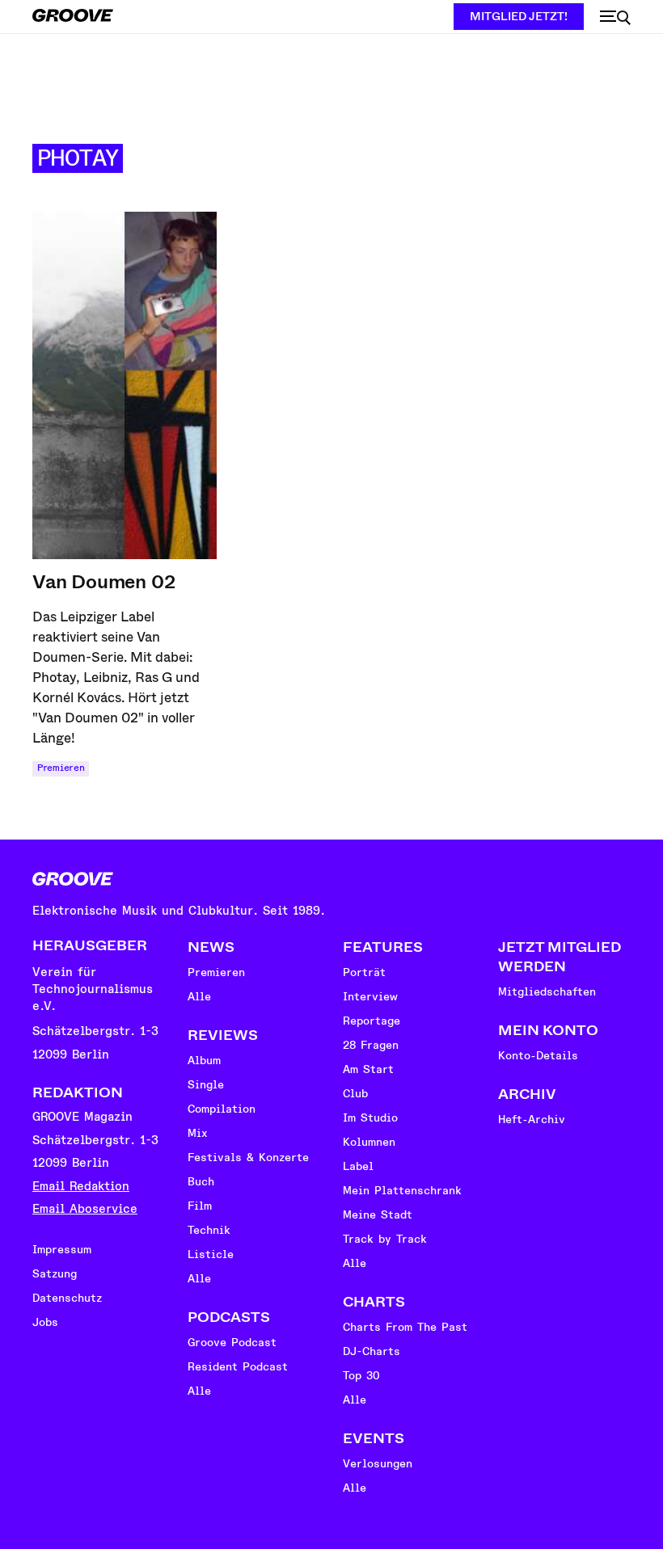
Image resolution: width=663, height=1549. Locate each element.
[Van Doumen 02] (124, 385)
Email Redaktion (80, 1186)
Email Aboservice (84, 1209)
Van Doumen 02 (103, 582)
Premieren (60, 768)
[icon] (615, 17)
